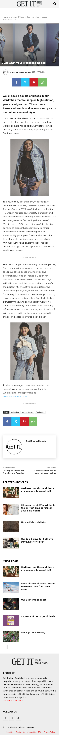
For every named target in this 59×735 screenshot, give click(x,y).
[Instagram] (11, 718)
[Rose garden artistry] (11, 636)
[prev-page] (4, 647)
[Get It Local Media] (6, 72)
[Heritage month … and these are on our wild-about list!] (11, 492)
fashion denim (27, 412)
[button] (55, 4)
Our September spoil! (33, 599)
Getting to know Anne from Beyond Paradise (13, 472)
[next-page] (9, 647)
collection (15, 412)
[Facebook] (16, 82)
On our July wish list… (33, 522)
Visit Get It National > (12, 700)
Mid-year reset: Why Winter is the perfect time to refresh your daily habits (38, 508)
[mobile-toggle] (4, 4)
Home (5, 17)
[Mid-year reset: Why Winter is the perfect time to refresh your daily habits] (11, 509)
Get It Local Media (21, 72)
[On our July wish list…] (11, 526)
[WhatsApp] (42, 82)
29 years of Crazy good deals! (38, 616)
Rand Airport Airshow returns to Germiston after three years (38, 586)
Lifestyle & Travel (17, 17)
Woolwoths (40, 412)
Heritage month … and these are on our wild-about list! (37, 489)
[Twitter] (25, 82)
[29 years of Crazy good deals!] (11, 620)
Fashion (30, 17)
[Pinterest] (34, 82)
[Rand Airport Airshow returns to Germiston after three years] (11, 587)
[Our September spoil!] (11, 604)
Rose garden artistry (33, 632)
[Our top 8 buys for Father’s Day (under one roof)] (11, 543)
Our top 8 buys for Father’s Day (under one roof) (37, 540)
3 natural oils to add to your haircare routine (45, 472)
